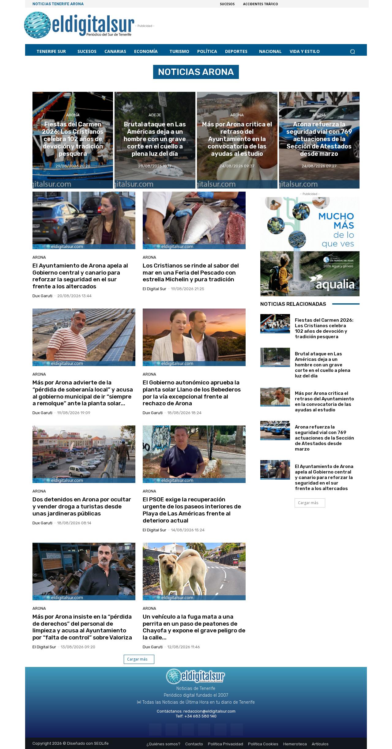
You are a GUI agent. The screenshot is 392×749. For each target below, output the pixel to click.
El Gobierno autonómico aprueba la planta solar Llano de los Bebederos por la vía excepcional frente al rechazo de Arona (192, 393)
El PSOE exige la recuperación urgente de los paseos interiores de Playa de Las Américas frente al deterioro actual (192, 510)
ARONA (73, 115)
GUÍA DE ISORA (219, 85)
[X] (220, 730)
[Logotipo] (79, 26)
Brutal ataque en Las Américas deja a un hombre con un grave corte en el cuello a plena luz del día (322, 365)
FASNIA (150, 85)
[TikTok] (204, 730)
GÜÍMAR (244, 85)
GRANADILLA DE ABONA (181, 85)
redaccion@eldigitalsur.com (209, 711)
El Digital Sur (154, 288)
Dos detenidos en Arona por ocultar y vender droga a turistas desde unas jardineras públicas (81, 506)
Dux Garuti (42, 296)
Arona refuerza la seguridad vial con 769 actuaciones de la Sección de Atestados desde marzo (324, 438)
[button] (352, 51)
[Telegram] (188, 730)
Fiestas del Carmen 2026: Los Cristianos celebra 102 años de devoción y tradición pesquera (324, 328)
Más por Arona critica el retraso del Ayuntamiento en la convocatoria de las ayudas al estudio (324, 402)
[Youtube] (237, 730)
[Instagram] (172, 730)
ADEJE (99, 85)
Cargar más (137, 659)
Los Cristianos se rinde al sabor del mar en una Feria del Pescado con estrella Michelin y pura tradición (191, 272)
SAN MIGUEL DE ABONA (277, 85)
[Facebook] (155, 730)
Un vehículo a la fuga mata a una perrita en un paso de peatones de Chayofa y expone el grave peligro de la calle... (194, 627)
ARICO (133, 85)
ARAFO (116, 85)
